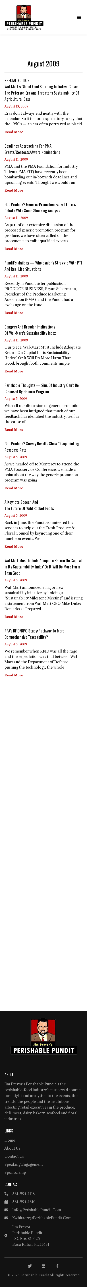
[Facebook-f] (57, 1266)
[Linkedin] (43, 1266)
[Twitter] (30, 1266)
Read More (13, 132)
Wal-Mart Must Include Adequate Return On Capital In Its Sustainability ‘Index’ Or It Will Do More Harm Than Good (43, 567)
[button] (79, 17)
